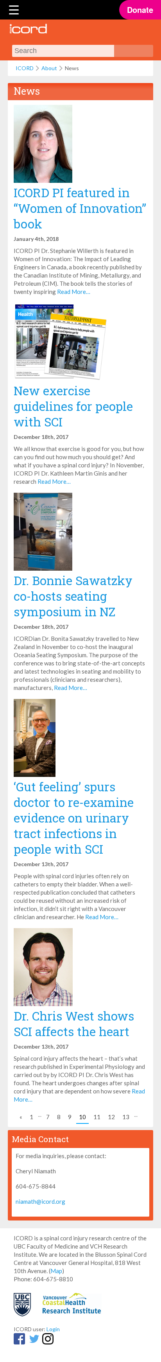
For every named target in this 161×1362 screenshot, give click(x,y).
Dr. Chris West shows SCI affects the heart (74, 1023)
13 (125, 1116)
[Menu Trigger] (13, 9)
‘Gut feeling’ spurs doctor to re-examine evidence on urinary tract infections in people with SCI (74, 818)
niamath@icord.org (40, 1201)
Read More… (73, 291)
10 (82, 1116)
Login (53, 1329)
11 (96, 1116)
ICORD (25, 68)
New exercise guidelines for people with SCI (73, 406)
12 (111, 1116)
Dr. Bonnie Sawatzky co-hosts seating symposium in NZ (73, 596)
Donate (140, 9)
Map (56, 1270)
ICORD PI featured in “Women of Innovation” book (80, 208)
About (49, 68)
